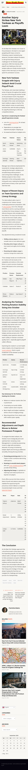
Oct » (7, 753)
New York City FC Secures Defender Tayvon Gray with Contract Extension (14, 642)
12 (17, 743)
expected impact (7, 490)
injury (10, 580)
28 (24, 748)
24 (10, 748)
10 (10, 743)
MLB (14, 580)
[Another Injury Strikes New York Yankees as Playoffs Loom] (14, 37)
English (6, 707)
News (5, 13)
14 (24, 743)
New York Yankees (7, 583)
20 (20, 745)
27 (20, 748)
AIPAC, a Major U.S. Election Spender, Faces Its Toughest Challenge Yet (14, 666)
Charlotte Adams (11, 11)
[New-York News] (15, 2)
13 (20, 743)
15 (3, 745)
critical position (7, 206)
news (14, 583)
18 (14, 745)
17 (10, 745)
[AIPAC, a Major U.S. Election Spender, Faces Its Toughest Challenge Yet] (14, 655)
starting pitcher (14, 122)
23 (7, 748)
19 (17, 745)
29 (3, 750)
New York (20, 580)
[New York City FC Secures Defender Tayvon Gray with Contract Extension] (14, 631)
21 (24, 745)
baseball (5, 580)
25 (14, 748)
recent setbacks (6, 350)
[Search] (25, 2)
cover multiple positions (16, 465)
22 (3, 748)
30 (7, 750)
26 (17, 748)
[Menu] (3, 2)
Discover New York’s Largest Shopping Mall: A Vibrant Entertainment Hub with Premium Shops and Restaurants (13, 693)
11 (14, 743)
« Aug (3, 753)
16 (7, 745)
